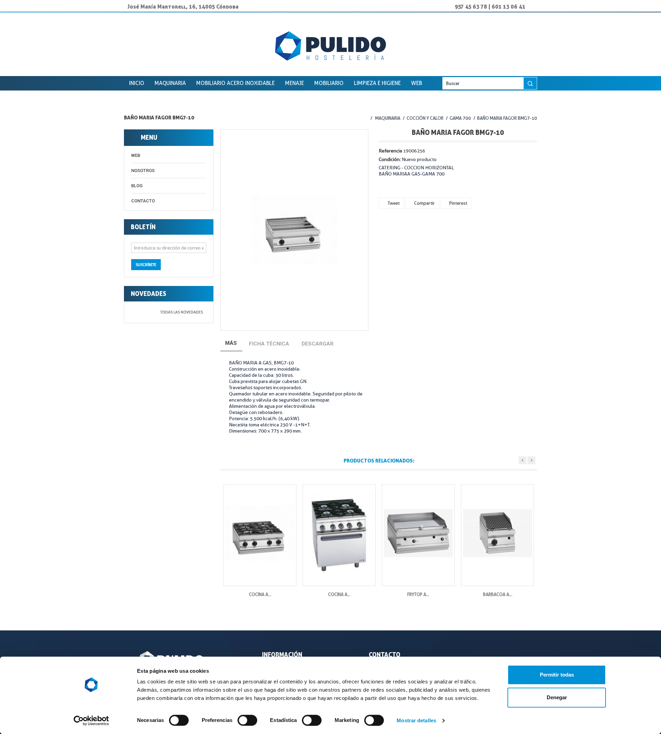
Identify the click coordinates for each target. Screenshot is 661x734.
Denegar (557, 697)
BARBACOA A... (497, 594)
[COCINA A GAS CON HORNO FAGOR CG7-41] (339, 533)
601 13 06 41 (508, 6)
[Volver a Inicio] (364, 118)
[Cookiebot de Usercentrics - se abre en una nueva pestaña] (91, 720)
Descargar (318, 344)
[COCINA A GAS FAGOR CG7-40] (260, 533)
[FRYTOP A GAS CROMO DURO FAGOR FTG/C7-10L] (418, 533)
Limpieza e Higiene (377, 83)
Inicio (136, 83)
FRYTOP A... (418, 594)
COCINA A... (260, 594)
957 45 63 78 (471, 6)
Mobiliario (329, 83)
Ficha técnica (269, 344)
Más (231, 343)
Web (416, 83)
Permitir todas (557, 675)
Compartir (424, 203)
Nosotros (143, 170)
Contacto (143, 200)
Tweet (393, 203)
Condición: (390, 159)
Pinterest (457, 203)
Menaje (294, 83)
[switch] (240, 717)
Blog (137, 185)
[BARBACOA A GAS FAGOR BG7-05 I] (497, 533)
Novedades (148, 293)
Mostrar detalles (416, 720)
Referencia (390, 150)
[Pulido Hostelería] (330, 46)
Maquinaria (170, 83)
